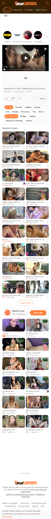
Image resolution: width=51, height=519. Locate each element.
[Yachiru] (13, 234)
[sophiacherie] (13, 271)
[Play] (25, 58)
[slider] (25, 69)
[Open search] (47, 3)
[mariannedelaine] (13, 405)
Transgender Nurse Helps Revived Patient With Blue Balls (11, 221)
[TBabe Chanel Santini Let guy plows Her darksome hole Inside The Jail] (13, 196)
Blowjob (23, 116)
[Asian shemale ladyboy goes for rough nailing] (13, 159)
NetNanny (41, 494)
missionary (25, 112)
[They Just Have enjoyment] (13, 140)
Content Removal (39, 503)
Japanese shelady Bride (35, 295)
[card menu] (24, 147)
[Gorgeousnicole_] (37, 385)
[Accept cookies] (46, 513)
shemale (18, 107)
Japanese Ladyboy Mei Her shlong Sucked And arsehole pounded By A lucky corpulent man (36, 221)
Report (42, 98)
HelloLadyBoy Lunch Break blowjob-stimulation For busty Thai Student (35, 202)
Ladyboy (32, 116)
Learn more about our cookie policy (34, 490)
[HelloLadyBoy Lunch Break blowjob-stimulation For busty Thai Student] (37, 196)
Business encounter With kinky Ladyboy (12, 295)
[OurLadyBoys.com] (25, 3)
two (34, 112)
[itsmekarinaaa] (13, 347)
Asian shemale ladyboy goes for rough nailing (11, 165)
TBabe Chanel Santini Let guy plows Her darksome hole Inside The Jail (12, 202)
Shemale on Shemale (14, 121)
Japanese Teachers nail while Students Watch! (35, 277)
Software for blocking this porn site (20, 494)
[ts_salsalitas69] (13, 178)
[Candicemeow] (13, 385)
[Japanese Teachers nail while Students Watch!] (37, 271)
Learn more (7, 516)
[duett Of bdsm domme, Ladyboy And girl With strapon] (37, 252)
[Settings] (45, 49)
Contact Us (24, 503)
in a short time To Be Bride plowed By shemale (35, 146)
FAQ (42, 506)
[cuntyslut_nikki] (13, 424)
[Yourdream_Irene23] (37, 424)
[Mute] (6, 49)
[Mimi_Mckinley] (37, 405)
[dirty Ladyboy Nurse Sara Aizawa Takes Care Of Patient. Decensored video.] (37, 234)
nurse (41, 112)
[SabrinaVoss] (37, 366)
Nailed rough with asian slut (12, 258)
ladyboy (28, 107)
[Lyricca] (13, 328)
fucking (37, 107)
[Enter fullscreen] (45, 67)
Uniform (29, 121)
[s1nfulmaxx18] (37, 328)
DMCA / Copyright (10, 503)
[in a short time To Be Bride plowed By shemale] (37, 140)
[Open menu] (3, 3)
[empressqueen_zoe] (13, 366)
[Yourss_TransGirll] (37, 347)
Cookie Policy (10, 506)
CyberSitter (25, 496)
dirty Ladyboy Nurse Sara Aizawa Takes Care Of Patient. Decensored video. (35, 239)
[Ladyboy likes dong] (37, 159)
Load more (25, 303)
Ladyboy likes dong (33, 165)
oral (7, 112)
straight (15, 112)
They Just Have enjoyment (12, 146)
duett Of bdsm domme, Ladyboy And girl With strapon (35, 258)
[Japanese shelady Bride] (37, 289)
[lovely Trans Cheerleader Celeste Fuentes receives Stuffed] (37, 178)
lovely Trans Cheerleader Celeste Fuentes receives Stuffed (35, 183)
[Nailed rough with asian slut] (13, 252)
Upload (35, 506)
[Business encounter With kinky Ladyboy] (13, 289)
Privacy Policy (24, 506)
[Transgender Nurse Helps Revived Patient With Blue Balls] (13, 215)
